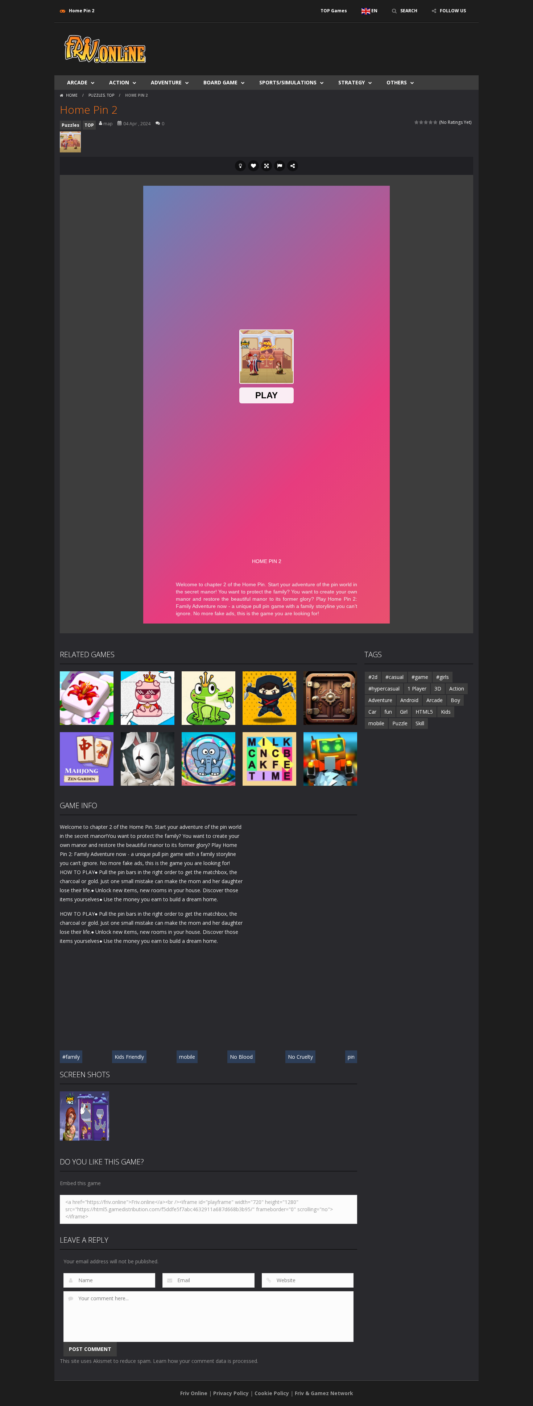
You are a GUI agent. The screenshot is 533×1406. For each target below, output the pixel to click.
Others (397, 82)
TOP (110, 95)
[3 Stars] (426, 122)
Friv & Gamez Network (324, 1393)
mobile (187, 1056)
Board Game (220, 82)
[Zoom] (84, 1115)
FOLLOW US (453, 11)
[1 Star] (416, 122)
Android (409, 700)
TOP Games (334, 11)
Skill (420, 723)
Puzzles (96, 95)
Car (372, 711)
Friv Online (193, 1393)
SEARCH (408, 11)
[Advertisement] (341, 44)
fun (388, 711)
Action (119, 82)
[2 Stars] (421, 122)
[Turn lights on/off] (240, 165)
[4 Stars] (431, 122)
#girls (442, 676)
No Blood (241, 1056)
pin (351, 1056)
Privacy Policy (231, 1393)
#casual (394, 676)
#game (420, 676)
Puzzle (400, 723)
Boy (455, 700)
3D (437, 688)
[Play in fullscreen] (266, 165)
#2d (372, 676)
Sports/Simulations (288, 82)
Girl (404, 711)
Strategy (351, 82)
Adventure (166, 82)
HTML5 (424, 711)
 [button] (279, 165)
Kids (446, 711)
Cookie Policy (272, 1393)
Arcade (77, 82)
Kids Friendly (129, 1056)
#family (71, 1056)
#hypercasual (384, 688)
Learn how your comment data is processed (205, 1360)
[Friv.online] (105, 48)
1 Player (417, 688)
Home (72, 95)
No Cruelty (300, 1056)
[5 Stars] (435, 122)
